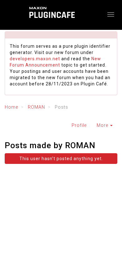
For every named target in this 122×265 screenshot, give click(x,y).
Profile (79, 125)
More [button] (103, 125)
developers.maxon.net (35, 58)
